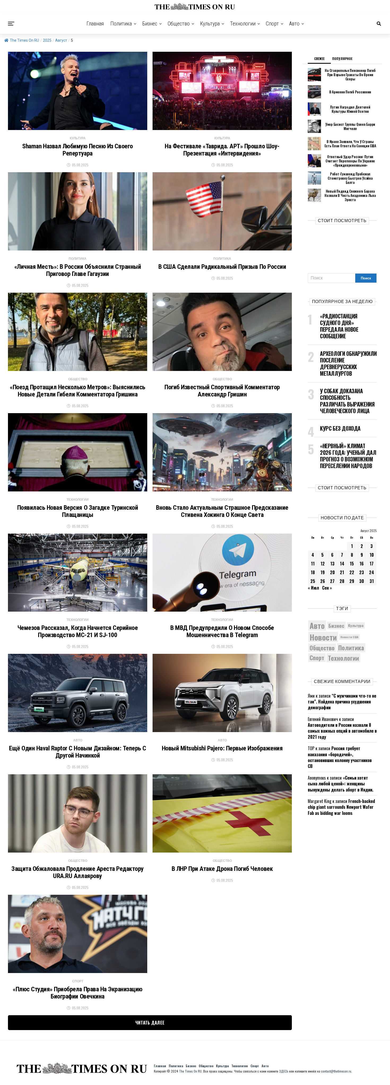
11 (313, 563)
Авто (294, 23)
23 (361, 572)
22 (351, 572)
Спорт (272, 23)
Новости (323, 637)
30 (361, 581)
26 (322, 581)
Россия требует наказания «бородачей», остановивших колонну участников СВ (340, 757)
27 (332, 581)
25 (312, 581)
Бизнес (149, 23)
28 (342, 581)
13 (332, 563)
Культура (210, 23)
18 (313, 572)
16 (361, 563)
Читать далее (150, 1022)
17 (372, 563)
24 (371, 572)
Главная (95, 23)
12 (322, 563)
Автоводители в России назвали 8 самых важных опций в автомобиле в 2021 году (342, 731)
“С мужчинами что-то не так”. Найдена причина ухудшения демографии (342, 702)
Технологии (242, 23)
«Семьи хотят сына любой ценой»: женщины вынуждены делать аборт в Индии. (340, 784)
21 (342, 572)
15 (352, 563)
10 (372, 555)
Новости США (349, 637)
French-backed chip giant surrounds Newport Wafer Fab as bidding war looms (341, 807)
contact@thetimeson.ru (336, 1071)
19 (322, 572)
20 (332, 572)
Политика (121, 23)
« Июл (313, 588)
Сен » (327, 588)
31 (372, 581)
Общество (179, 23)
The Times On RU (24, 40)
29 (351, 581)
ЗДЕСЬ (283, 1071)
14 (342, 563)
